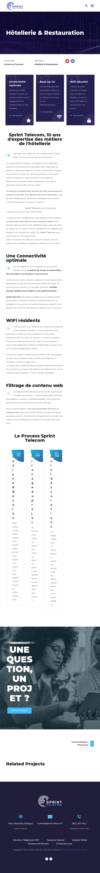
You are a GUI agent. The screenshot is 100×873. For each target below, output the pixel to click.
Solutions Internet (56, 840)
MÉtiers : (40, 61)
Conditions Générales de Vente (73, 849)
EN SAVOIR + (17, 116)
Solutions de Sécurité (38, 844)
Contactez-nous (19, 710)
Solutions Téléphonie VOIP (26, 840)
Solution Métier (79, 840)
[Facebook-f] (46, 858)
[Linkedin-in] (50, 858)
